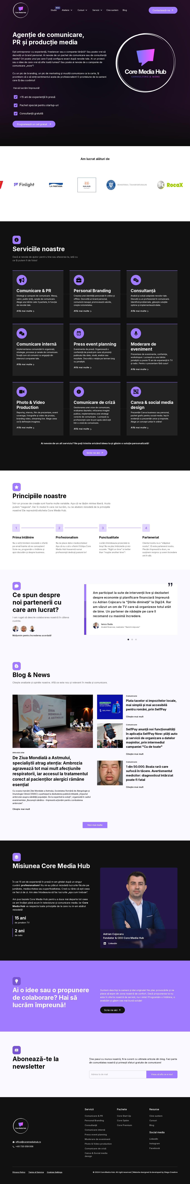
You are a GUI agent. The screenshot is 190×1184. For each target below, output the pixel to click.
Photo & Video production (98, 1144)
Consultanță (91, 1125)
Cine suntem (155, 1116)
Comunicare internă (95, 1130)
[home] (21, 10)
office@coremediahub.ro (28, 1142)
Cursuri (153, 1120)
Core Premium (124, 1125)
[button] (66, 10)
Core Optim (123, 1120)
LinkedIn (153, 1139)
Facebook (154, 1148)
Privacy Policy (19, 1172)
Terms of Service (36, 1172)
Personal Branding (94, 1120)
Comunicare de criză (95, 1148)
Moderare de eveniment (97, 1139)
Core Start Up (124, 1116)
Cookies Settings (54, 1172)
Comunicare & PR (94, 1116)
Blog (151, 1125)
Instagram (154, 1143)
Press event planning (96, 1134)
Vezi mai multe (95, 825)
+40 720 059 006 (24, 1146)
